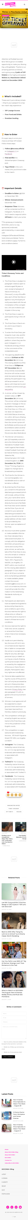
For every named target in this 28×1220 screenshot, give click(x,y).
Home (6, 1149)
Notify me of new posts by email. (13, 1052)
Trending (6, 15)
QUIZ (3, 1190)
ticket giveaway (13, 808)
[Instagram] (16, 1207)
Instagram (11, 151)
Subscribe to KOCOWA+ (12, 1163)
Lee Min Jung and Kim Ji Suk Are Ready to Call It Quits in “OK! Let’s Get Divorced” (14, 905)
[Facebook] (7, 1207)
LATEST (4, 1174)
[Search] (24, 4)
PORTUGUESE (6, 1194)
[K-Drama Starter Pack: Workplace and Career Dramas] (7, 1116)
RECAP (4, 1186)
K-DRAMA (4, 1178)
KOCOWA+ (8, 1157)
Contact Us (8, 1160)
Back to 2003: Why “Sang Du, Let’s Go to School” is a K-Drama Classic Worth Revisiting (13, 934)
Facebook (8, 154)
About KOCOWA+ (10, 1155)
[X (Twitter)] (11, 1207)
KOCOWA (6, 24)
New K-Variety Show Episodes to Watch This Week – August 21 (19, 1128)
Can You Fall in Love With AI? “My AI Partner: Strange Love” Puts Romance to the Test (14, 963)
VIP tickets (9, 811)
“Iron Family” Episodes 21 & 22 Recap (21, 837)
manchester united (13, 805)
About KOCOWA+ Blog (11, 1152)
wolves (19, 811)
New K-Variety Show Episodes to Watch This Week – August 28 (19, 1103)
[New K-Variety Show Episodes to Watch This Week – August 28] (7, 1104)
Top (14, 1216)
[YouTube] (20, 1207)
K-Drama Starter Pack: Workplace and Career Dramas (19, 1115)
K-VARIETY (5, 1182)
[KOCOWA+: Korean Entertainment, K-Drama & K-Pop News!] (10, 4)
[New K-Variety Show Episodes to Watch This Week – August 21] (7, 1129)
